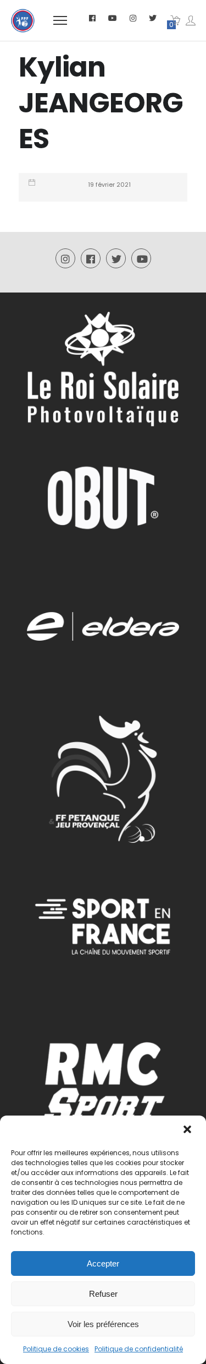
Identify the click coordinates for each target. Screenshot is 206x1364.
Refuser (103, 1293)
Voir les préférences (103, 1324)
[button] (188, 1130)
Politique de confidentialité (138, 1349)
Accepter (103, 1263)
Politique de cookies (56, 1349)
